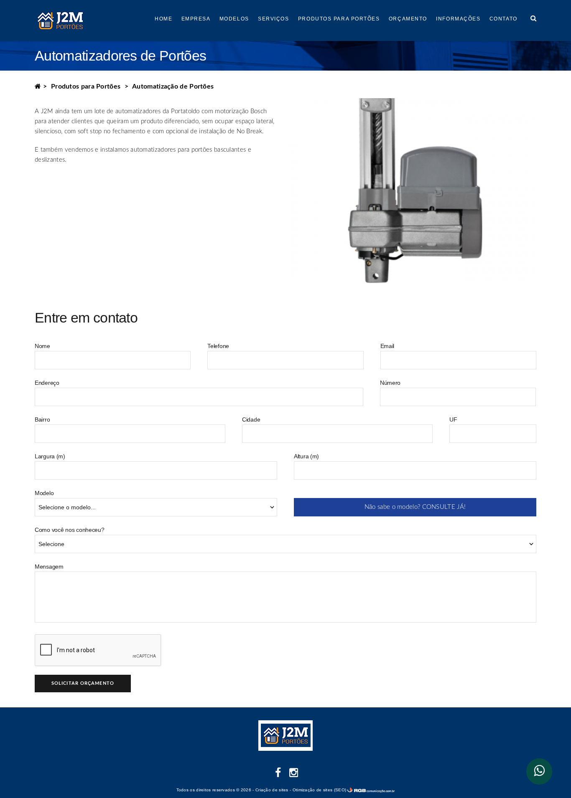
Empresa (196, 19)
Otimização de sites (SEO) (320, 790)
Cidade (251, 419)
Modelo (44, 493)
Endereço (47, 382)
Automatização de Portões (173, 86)
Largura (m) (50, 456)
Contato (503, 19)
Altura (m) (306, 456)
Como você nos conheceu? (70, 529)
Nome (42, 346)
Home (163, 19)
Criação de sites (271, 790)
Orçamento (408, 19)
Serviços (273, 19)
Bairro (42, 419)
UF (453, 419)
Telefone (218, 346)
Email (387, 346)
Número (390, 382)
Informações (458, 19)
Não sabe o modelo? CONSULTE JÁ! (415, 507)
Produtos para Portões (339, 19)
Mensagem (49, 566)
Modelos (234, 19)
